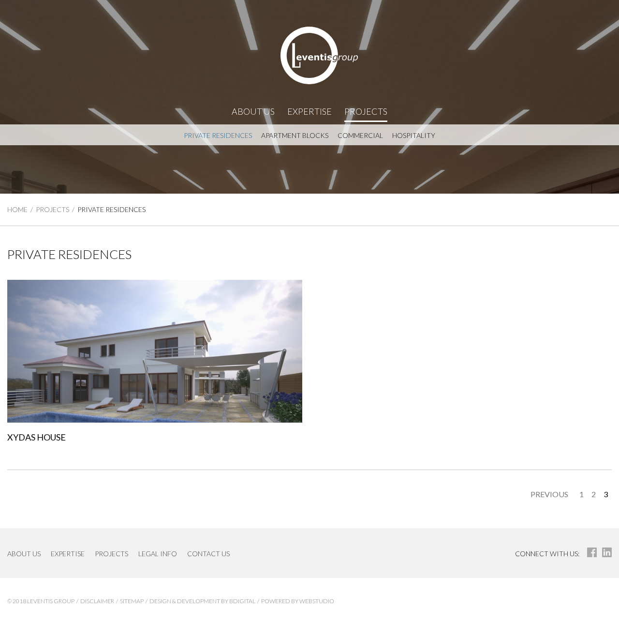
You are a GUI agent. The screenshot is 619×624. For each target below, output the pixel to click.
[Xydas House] (154, 351)
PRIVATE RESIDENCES (218, 135)
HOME (17, 209)
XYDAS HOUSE (36, 437)
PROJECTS (365, 111)
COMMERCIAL (360, 135)
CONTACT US (208, 553)
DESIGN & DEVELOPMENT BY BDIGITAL (202, 601)
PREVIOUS (549, 494)
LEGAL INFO (157, 553)
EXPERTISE (309, 111)
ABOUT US (253, 111)
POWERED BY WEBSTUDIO (297, 601)
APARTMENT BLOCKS (294, 135)
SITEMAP (132, 601)
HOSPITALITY (413, 135)
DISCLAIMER (97, 601)
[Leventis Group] (309, 55)
